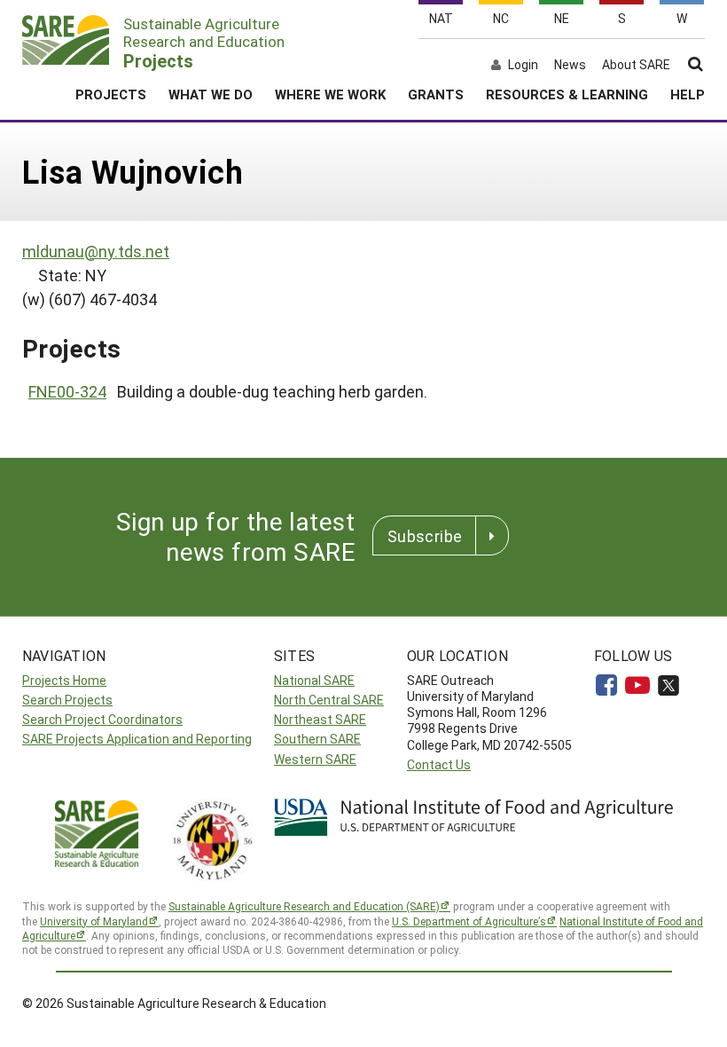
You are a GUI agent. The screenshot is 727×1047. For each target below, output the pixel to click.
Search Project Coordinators (102, 719)
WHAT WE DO (210, 94)
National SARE (314, 680)
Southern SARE (317, 738)
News (570, 65)
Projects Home (64, 680)
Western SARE (315, 759)
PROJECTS (110, 94)
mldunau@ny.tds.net (95, 251)
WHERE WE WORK (330, 94)
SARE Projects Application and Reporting (137, 738)
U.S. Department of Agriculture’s (469, 921)
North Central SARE (329, 699)
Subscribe (424, 536)
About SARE (636, 65)
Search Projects (67, 699)
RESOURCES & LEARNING (567, 94)
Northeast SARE (320, 719)
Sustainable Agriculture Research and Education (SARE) (304, 906)
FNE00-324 (67, 391)
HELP (687, 94)
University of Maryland (94, 921)
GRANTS (436, 94)
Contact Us (439, 764)
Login (523, 65)
